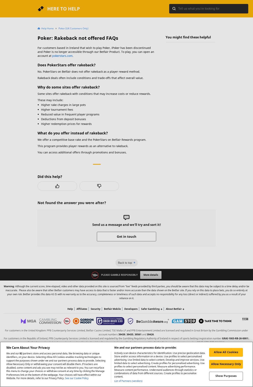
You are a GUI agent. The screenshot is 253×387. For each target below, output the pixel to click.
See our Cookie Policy (77, 378)
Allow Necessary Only (226, 364)
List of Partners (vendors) (128, 381)
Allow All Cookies (226, 352)
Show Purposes (226, 376)
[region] (126, 364)
